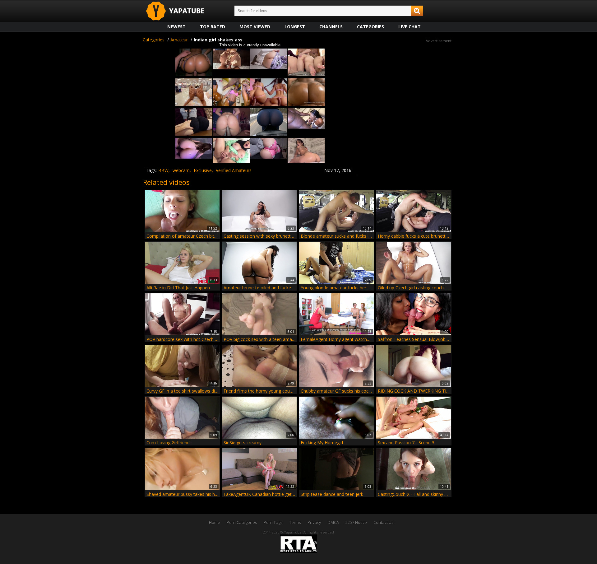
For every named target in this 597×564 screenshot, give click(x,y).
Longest (295, 27)
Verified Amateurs (234, 170)
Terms (295, 522)
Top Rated (212, 27)
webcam (181, 170)
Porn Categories (242, 522)
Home (214, 522)
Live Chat (409, 27)
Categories (370, 27)
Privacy (314, 522)
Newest (176, 27)
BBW (163, 170)
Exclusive (203, 170)
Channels (331, 27)
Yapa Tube (180, 11)
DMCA (333, 522)
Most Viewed (254, 27)
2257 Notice (356, 522)
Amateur (179, 40)
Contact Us (383, 522)
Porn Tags (273, 522)
